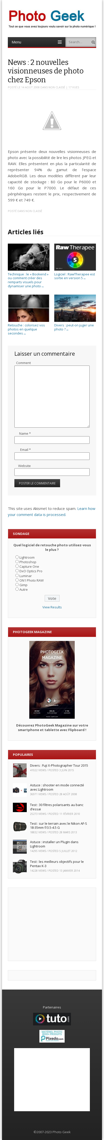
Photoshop (27, 562)
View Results (52, 607)
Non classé (56, 87)
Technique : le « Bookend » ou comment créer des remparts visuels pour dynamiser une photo (28, 280)
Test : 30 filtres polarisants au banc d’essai (56, 806)
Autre (23, 589)
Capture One (29, 566)
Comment (23, 362)
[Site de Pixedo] (52, 1041)
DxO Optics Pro (30, 571)
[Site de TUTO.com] (52, 1024)
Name (25, 433)
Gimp (23, 585)
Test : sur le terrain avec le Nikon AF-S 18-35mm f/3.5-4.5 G (58, 825)
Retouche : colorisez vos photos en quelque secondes (26, 329)
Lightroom (27, 557)
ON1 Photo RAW (31, 580)
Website (24, 465)
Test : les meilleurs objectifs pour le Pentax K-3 (57, 863)
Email (25, 449)
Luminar (25, 576)
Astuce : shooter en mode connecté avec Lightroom (57, 787)
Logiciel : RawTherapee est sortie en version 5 (74, 276)
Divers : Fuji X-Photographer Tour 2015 (59, 765)
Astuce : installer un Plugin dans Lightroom (54, 844)
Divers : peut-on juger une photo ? (74, 327)
